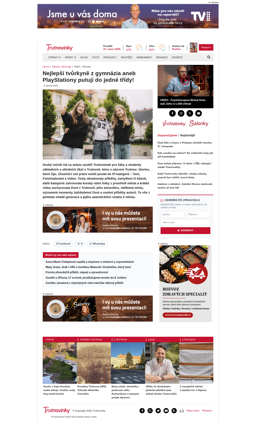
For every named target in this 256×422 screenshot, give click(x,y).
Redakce (162, 57)
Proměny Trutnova (91, 339)
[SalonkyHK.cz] (198, 123)
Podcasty (110, 57)
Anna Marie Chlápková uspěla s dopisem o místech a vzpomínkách (90, 261)
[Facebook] (172, 113)
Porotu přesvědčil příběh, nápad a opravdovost (77, 272)
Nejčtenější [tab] (187, 135)
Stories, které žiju (61, 66)
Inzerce (177, 57)
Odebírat (187, 230)
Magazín (206, 47)
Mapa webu (193, 410)
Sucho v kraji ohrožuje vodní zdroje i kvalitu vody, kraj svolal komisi (59, 390)
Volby (84, 57)
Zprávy (53, 57)
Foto (95, 57)
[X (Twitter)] (190, 113)
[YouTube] (198, 113)
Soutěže (126, 57)
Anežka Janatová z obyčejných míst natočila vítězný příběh (84, 282)
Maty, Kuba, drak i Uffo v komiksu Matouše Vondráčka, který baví (88, 267)
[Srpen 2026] (193, 47)
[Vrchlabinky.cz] (174, 123)
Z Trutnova (120, 339)
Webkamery (144, 57)
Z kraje (49, 339)
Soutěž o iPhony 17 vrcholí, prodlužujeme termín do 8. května (86, 277)
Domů (46, 66)
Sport (69, 57)
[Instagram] (181, 113)
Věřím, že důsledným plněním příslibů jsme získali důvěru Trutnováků (161, 390)
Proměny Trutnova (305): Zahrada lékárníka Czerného (92, 390)
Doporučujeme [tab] (167, 135)
